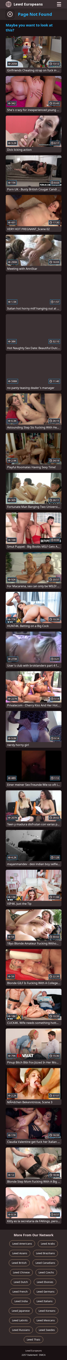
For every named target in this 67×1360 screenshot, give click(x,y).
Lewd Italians (45, 1301)
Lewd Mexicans (46, 1320)
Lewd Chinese (21, 1272)
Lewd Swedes (47, 1330)
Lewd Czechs (46, 1272)
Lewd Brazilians (45, 1253)
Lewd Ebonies (45, 1282)
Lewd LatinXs (20, 1320)
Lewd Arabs (48, 1243)
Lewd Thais (33, 1339)
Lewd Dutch (21, 1282)
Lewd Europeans (28, 4)
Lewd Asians (19, 1253)
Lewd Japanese (21, 1310)
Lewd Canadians (45, 1262)
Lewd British (19, 1262)
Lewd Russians (21, 1330)
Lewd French (20, 1291)
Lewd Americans (22, 1243)
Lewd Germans (45, 1291)
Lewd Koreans (47, 1310)
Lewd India (21, 1301)
